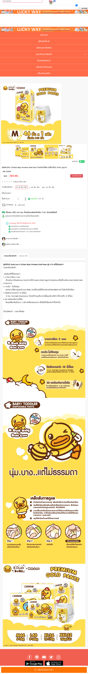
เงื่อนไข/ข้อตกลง (44, 66)
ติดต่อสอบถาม (44, 60)
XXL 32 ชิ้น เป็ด (48, 187)
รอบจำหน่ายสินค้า (44, 54)
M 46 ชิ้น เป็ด (21, 187)
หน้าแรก (44, 34)
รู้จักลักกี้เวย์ (44, 41)
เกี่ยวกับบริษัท (44, 73)
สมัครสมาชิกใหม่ (44, 47)
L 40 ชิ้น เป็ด (34, 187)
